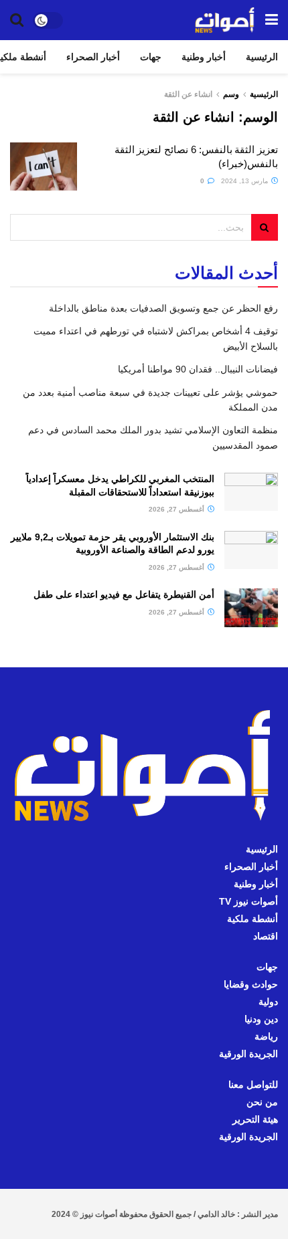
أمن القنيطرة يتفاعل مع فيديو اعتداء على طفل (123, 594)
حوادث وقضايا (251, 984)
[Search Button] (16, 20)
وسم (231, 94)
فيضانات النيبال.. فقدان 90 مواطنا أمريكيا (198, 369)
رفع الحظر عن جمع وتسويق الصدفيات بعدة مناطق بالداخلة (163, 308)
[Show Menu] (271, 20)
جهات (150, 56)
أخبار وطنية (204, 56)
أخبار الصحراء (93, 56)
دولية (268, 1001)
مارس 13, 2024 (245, 181)
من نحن (262, 1102)
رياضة (266, 1036)
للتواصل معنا (253, 1084)
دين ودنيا (261, 1019)
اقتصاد (265, 936)
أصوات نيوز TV (248, 901)
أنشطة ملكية (252, 918)
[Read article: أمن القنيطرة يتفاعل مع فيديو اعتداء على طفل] (251, 607)
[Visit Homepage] (225, 20)
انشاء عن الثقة (188, 94)
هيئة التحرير (255, 1119)
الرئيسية (262, 56)
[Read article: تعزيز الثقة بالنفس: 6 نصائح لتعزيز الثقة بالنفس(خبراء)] (43, 166)
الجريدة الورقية (248, 1053)
